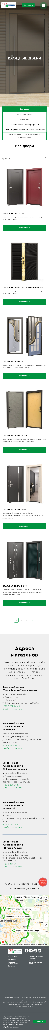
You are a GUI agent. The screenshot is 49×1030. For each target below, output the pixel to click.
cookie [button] (12, 1024)
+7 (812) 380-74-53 (11, 864)
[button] (28, 5)
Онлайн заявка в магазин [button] (13, 709)
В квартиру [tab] (24, 119)
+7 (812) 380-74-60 (11, 706)
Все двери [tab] (24, 109)
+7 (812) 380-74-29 (11, 745)
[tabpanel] (24, 146)
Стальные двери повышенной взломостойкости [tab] (25, 130)
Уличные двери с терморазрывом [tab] (25, 125)
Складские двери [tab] (24, 114)
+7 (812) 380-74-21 (11, 785)
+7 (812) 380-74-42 (11, 824)
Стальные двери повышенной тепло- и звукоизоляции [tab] (24, 136)
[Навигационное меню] (43, 5)
